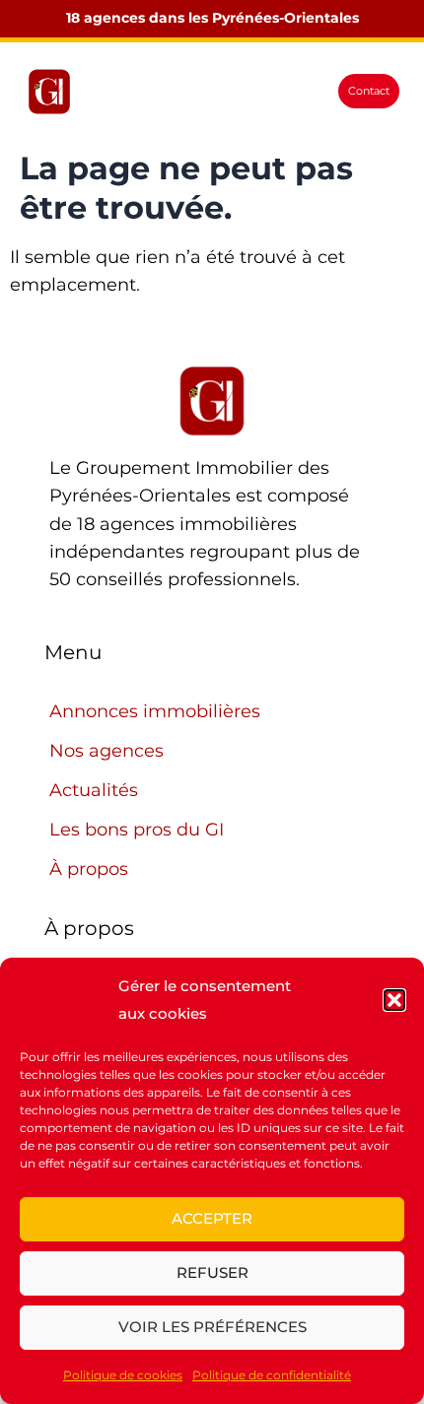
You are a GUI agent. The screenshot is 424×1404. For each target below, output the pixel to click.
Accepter (212, 1218)
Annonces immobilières (154, 711)
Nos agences (106, 751)
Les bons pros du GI (136, 829)
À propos (88, 869)
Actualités (93, 790)
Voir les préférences (212, 1326)
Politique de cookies (122, 1375)
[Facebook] (109, 91)
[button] (394, 1000)
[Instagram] (141, 91)
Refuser (212, 1272)
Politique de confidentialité (271, 1375)
